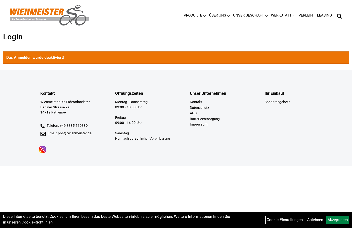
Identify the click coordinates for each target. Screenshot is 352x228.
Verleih (306, 15)
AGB (193, 113)
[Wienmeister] (49, 15)
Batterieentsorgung (205, 119)
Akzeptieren (338, 219)
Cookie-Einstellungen (285, 219)
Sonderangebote (277, 102)
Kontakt (196, 102)
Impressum (199, 124)
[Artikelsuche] (339, 17)
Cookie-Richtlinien (37, 222)
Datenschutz (199, 108)
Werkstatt (281, 15)
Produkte (193, 15)
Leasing (324, 15)
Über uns (217, 15)
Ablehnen (315, 219)
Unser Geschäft (248, 15)
